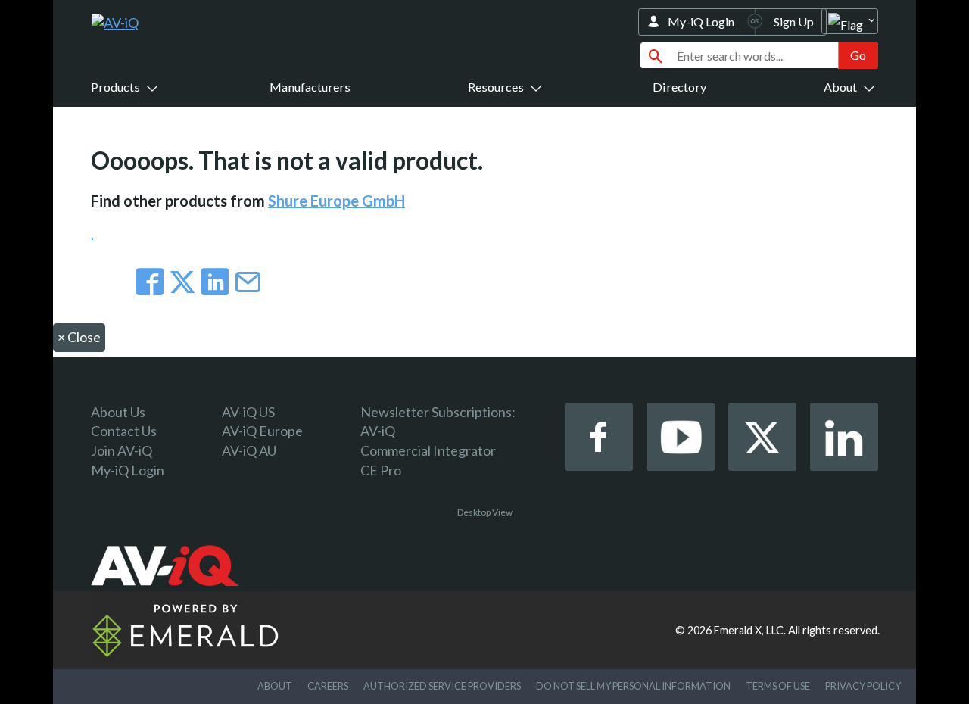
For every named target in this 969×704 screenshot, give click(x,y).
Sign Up (794, 21)
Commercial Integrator (428, 450)
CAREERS (327, 686)
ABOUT (274, 686)
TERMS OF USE (778, 686)
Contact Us (124, 430)
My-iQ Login (701, 21)
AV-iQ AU (249, 450)
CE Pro (380, 470)
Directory (679, 86)
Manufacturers (310, 86)
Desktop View (485, 512)
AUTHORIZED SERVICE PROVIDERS (442, 686)
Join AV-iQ (121, 450)
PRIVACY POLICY (863, 686)
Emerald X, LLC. (750, 630)
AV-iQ (377, 430)
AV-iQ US (248, 411)
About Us (118, 411)
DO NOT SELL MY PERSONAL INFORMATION (633, 686)
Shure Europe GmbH (336, 201)
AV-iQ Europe (262, 430)
